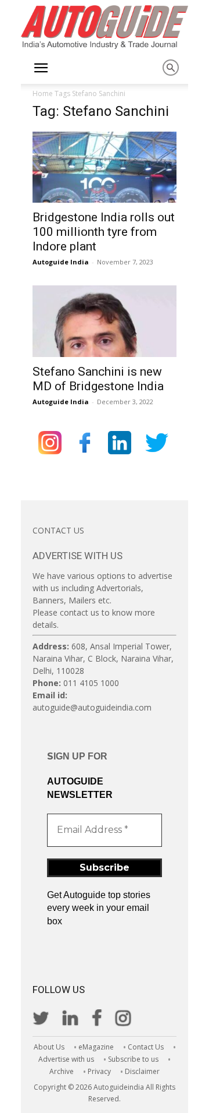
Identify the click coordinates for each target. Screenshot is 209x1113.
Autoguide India (61, 261)
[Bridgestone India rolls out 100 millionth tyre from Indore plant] (104, 167)
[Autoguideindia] (104, 27)
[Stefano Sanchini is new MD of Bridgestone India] (104, 320)
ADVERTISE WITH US (77, 555)
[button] (40, 68)
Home (43, 93)
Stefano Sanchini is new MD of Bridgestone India (98, 379)
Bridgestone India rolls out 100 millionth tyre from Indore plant (104, 231)
